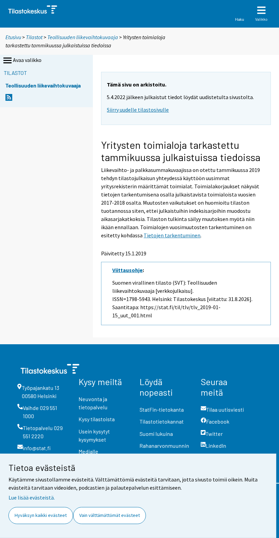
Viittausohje (127, 270)
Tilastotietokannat (162, 421)
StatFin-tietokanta (162, 409)
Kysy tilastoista (97, 419)
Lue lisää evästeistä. (32, 497)
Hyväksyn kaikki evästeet (41, 515)
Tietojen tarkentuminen (172, 235)
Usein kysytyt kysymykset (94, 435)
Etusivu (13, 37)
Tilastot (34, 37)
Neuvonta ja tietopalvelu (93, 403)
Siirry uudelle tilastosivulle (138, 109)
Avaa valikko (27, 60)
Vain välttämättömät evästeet (109, 515)
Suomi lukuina (156, 433)
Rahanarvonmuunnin (164, 445)
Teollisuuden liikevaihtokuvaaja (82, 37)
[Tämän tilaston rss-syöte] (8, 99)
